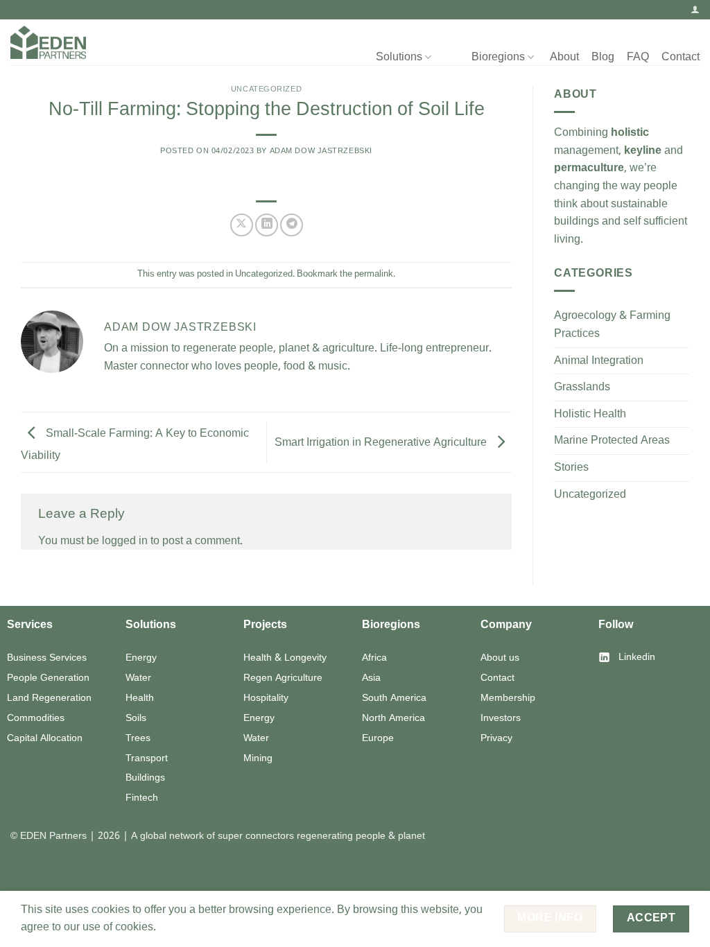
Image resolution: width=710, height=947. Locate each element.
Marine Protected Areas (612, 440)
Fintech (141, 798)
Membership (507, 698)
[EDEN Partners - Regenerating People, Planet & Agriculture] (48, 43)
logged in (125, 541)
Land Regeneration (49, 698)
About (564, 57)
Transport (146, 758)
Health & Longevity (285, 658)
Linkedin (636, 657)
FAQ (638, 57)
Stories (571, 467)
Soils (135, 718)
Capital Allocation (45, 738)
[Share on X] (241, 225)
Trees (137, 738)
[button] (695, 9)
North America (393, 718)
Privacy (496, 738)
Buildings (145, 778)
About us (499, 658)
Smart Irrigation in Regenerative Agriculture (382, 442)
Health (139, 698)
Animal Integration (598, 360)
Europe (378, 738)
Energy (141, 658)
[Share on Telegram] (291, 225)
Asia (371, 678)
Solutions (399, 57)
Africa (374, 658)
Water (138, 678)
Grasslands (582, 387)
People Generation (48, 678)
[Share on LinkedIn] (266, 225)
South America (394, 698)
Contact (680, 57)
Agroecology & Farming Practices (612, 324)
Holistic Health (590, 414)
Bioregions (498, 57)
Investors (500, 718)
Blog (602, 57)
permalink (373, 274)
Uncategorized (266, 89)
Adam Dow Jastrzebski (321, 151)
